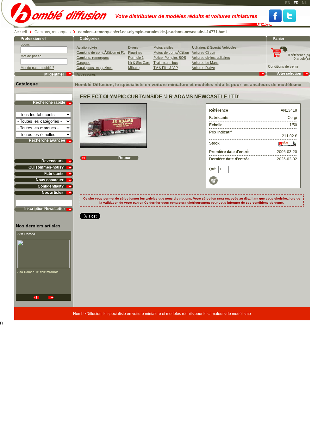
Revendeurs (52, 161)
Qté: (212, 169)
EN (287, 3)
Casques (83, 63)
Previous (36, 297)
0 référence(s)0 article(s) (299, 56)
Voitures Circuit (203, 52)
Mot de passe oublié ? (37, 68)
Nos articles (53, 193)
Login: (25, 44)
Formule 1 (136, 57)
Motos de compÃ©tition (171, 52)
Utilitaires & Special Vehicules (214, 47)
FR (296, 3)
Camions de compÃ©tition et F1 (101, 52)
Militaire (134, 68)
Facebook (275, 15)
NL (304, 3)
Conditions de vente (283, 66)
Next (51, 297)
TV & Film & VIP (165, 68)
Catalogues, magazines (95, 68)
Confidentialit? (51, 186)
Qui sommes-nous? (46, 167)
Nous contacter (50, 180)
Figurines (135, 52)
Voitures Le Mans (205, 63)
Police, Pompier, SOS (169, 57)
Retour (124, 158)
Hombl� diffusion (61, 14)
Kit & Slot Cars (139, 63)
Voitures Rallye (203, 68)
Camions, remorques (52, 32)
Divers (133, 47)
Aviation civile (87, 47)
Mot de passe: (31, 56)
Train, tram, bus (165, 63)
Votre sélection (289, 73)
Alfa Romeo (26, 234)
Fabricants (54, 174)
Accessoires (86, 74)
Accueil (20, 32)
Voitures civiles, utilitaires (211, 57)
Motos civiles (163, 47)
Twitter (289, 15)
